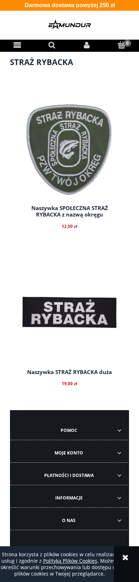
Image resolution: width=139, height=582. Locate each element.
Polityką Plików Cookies (70, 560)
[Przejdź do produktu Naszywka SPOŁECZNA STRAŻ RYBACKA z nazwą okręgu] (69, 149)
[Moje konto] (87, 45)
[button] (17, 45)
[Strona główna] (69, 24)
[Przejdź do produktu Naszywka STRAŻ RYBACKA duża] (69, 313)
